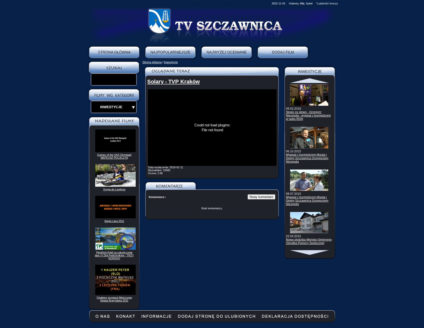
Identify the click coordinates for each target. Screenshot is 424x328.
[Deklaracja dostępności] (295, 318)
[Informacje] (156, 318)
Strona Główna (114, 52)
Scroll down (310, 252)
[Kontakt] (125, 318)
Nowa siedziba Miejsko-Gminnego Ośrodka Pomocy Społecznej (309, 241)
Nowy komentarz (261, 197)
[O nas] (103, 318)
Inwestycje (171, 62)
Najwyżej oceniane (227, 52)
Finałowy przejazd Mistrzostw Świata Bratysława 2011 (114, 299)
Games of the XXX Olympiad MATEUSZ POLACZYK (114, 156)
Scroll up (310, 80)
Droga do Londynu (114, 189)
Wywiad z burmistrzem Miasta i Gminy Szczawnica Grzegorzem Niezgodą (307, 158)
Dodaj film (283, 52)
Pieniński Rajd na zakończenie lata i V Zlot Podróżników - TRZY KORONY (114, 255)
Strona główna (152, 62)
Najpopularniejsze (170, 52)
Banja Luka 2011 (114, 221)
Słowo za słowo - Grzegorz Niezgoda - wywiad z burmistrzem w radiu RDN (308, 115)
